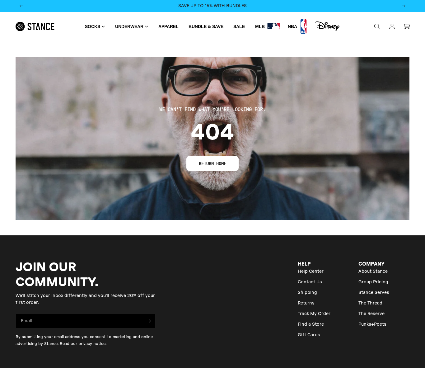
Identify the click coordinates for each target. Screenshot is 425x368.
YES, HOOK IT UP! (212, 195)
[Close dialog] (267, 119)
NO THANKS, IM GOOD (212, 216)
